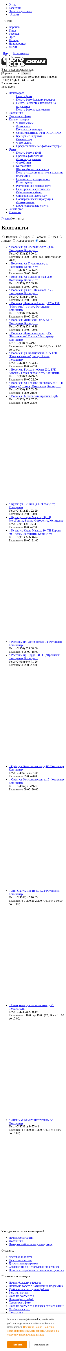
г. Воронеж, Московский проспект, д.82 (33, 396)
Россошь (14, 33)
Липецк (14, 40)
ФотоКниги (23, 162)
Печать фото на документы (33, 109)
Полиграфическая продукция (34, 199)
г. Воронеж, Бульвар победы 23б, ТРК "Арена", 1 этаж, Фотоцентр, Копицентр (34, 371)
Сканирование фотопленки (33, 189)
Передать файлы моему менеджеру (30, 1244)
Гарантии (15, 7)
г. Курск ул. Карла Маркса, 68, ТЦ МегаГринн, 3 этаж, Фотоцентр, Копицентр (36, 519)
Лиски (13, 46)
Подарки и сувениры (29, 129)
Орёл (12, 36)
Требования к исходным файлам (29, 1289)
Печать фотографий (28, 152)
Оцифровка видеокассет (31, 195)
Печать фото (16, 92)
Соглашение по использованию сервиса (34, 1266)
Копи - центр (24, 182)
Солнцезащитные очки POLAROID (38, 132)
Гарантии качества (20, 1260)
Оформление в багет (29, 192)
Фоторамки (23, 126)
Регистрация (21, 53)
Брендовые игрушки (29, 136)
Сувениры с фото (20, 116)
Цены (12, 149)
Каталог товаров (19, 119)
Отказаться (41, 1344)
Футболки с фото (19, 1309)
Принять (17, 1344)
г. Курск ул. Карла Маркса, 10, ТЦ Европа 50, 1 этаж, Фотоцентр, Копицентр (35, 532)
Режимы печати (19, 1292)
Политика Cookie (32, 1327)
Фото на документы (28, 159)
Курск (12, 30)
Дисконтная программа (23, 1263)
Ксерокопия (23, 165)
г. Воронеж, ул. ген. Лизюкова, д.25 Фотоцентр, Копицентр (31, 291)
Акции (14, 14)
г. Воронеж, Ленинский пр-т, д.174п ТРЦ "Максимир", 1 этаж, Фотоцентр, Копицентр (34, 306)
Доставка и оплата (20, 1256)
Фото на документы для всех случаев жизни (36, 1305)
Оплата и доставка (20, 11)
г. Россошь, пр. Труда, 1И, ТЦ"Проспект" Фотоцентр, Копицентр (34, 656)
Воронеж (14, 27)
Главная (6, 218)
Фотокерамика (25, 202)
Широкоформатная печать (32, 169)
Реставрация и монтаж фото (33, 185)
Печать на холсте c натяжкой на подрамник (36, 1285)
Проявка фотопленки (29, 155)
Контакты (15, 212)
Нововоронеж (17, 43)
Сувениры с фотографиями (33, 179)
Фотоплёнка (24, 142)
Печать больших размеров (25, 1282)
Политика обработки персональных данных (36, 1270)
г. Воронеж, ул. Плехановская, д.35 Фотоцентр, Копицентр (30, 278)
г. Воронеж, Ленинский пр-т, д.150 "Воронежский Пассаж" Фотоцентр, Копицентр (31, 336)
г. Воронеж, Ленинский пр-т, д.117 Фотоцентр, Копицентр (30, 321)
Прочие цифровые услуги (32, 205)
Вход (6, 53)
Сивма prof (16, 208)
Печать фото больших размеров (36, 99)
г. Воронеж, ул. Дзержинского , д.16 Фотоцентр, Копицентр (31, 248)
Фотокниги (16, 112)
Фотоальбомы (25, 122)
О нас (12, 4)
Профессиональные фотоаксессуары (39, 146)
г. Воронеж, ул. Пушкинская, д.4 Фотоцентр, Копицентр (29, 265)
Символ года (24, 139)
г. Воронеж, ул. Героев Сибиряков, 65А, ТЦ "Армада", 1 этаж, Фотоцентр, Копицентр (36, 384)
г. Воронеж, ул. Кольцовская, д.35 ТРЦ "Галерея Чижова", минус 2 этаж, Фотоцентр (33, 356)
